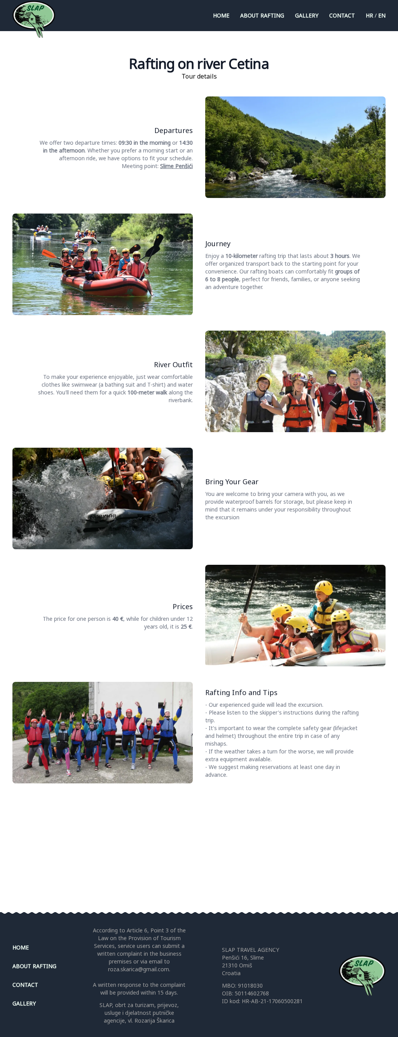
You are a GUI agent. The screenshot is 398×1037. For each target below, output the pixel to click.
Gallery (306, 15)
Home (221, 15)
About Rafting (262, 15)
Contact (342, 15)
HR (369, 15)
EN (382, 15)
